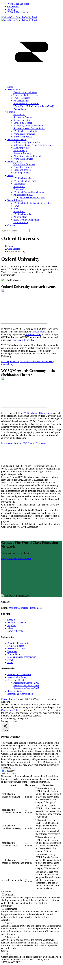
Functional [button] (6, 891)
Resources (12, 651)
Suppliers (11, 625)
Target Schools (38, 331)
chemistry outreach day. (23, 340)
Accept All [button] (22, 718)
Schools (11, 620)
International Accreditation (20, 693)
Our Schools (13, 6)
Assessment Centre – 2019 (26, 682)
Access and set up (16, 648)
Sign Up (11, 9)
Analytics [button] (5, 920)
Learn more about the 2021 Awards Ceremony (23, 443)
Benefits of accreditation (19, 674)
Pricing (10, 662)
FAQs (10, 659)
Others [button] (4, 951)
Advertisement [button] (8, 934)
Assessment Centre (16, 680)
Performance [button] (7, 905)
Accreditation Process (17, 677)
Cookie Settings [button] (9, 718)
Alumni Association (16, 622)
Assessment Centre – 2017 (26, 688)
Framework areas (15, 646)
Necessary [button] (6, 767)
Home (10, 246)
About (10, 628)
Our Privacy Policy (10, 710)
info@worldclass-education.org (16, 558)
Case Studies (13, 248)
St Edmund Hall (33, 334)
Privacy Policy (8, 699)
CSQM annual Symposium (39, 413)
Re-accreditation (15, 691)
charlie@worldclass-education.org (25, 608)
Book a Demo (14, 654)
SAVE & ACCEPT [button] (10, 962)
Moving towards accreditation (21, 657)
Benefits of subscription (18, 643)
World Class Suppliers (18, 3)
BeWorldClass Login (17, 12)
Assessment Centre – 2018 (26, 685)
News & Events (15, 631)
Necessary (10, 770)
